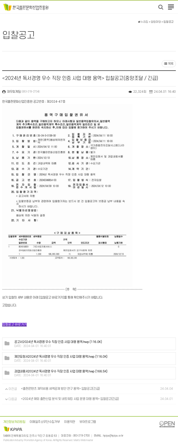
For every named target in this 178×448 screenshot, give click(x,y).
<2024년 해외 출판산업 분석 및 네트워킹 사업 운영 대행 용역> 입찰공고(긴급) (70, 399)
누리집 (144, 21)
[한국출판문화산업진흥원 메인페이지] (26, 7)
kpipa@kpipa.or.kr (113, 435)
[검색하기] (160, 7)
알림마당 (156, 21)
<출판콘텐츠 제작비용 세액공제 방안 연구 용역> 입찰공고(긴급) (60, 389)
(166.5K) (60, 371)
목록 (170, 64)
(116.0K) (58, 342)
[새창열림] (167, 424)
